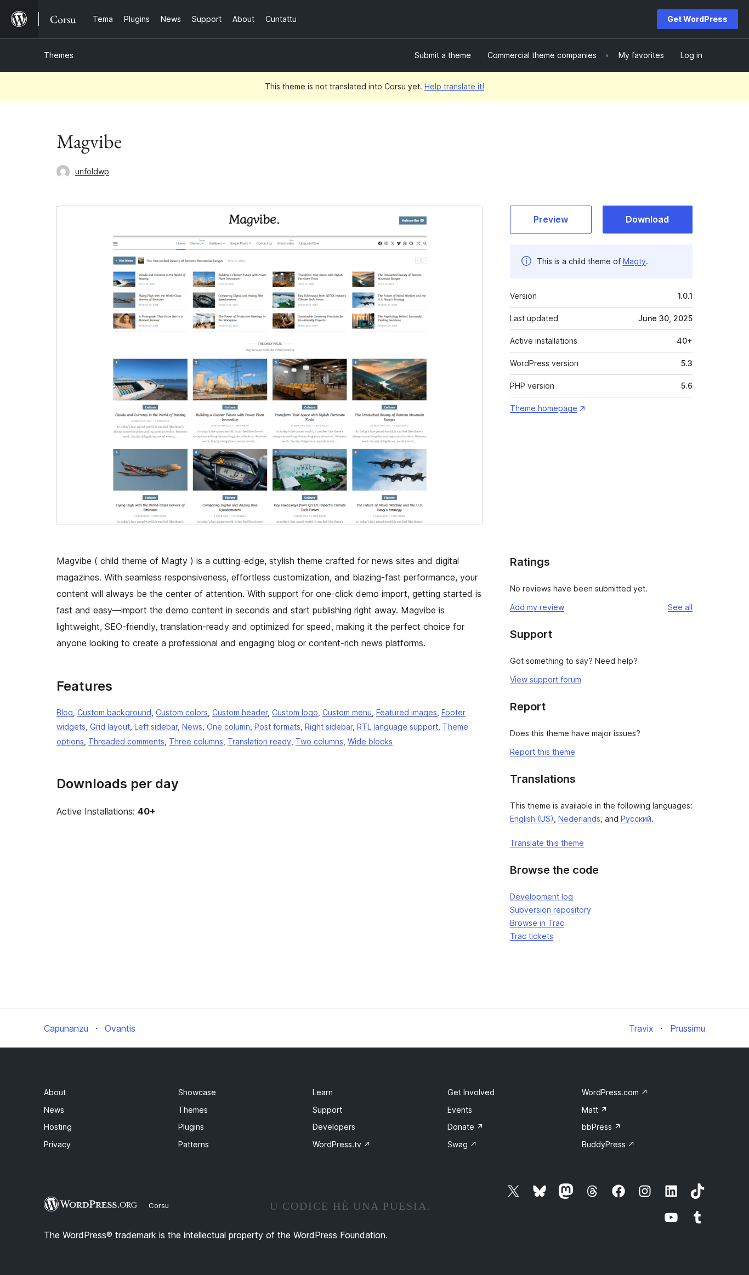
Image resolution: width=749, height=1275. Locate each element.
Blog (64, 712)
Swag (462, 1144)
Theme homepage (543, 408)
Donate (465, 1126)
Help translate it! (454, 86)
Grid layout (110, 726)
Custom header (240, 712)
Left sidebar (156, 726)
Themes (58, 55)
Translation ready (259, 741)
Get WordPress (697, 19)
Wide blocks (370, 741)
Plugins (191, 1126)
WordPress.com (615, 1092)
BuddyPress (608, 1144)
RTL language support (397, 726)
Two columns (319, 741)
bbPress (601, 1126)
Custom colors (182, 712)
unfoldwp (92, 171)
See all (680, 607)
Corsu (159, 1205)
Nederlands (579, 818)
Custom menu (347, 712)
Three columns (196, 741)
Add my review (537, 607)
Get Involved (471, 1092)
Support (327, 1109)
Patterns (193, 1144)
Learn (323, 1092)
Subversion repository (550, 909)
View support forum (545, 679)
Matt (595, 1109)
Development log (541, 896)
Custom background (114, 712)
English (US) (532, 818)
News (192, 726)
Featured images (406, 712)
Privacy (57, 1144)
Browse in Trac (537, 922)
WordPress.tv (342, 1144)
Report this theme (542, 751)
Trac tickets (531, 936)
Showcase (197, 1092)
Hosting (58, 1126)
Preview (551, 219)
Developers (334, 1126)
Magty (634, 261)
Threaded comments (126, 741)
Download (647, 219)
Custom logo (295, 712)
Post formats (277, 726)
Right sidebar (329, 726)
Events (459, 1109)
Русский (636, 818)
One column (228, 726)
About (55, 1092)
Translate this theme (547, 842)
